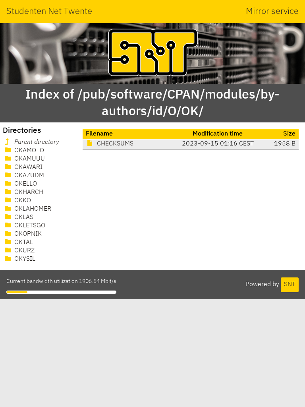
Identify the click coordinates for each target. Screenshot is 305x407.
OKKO (22, 201)
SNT (289, 284)
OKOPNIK (27, 234)
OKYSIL (24, 259)
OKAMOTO (28, 150)
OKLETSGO (29, 226)
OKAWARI (27, 167)
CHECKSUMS (114, 144)
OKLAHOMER (32, 209)
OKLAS (23, 217)
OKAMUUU (29, 159)
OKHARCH (28, 192)
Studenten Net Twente (49, 11)
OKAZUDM (28, 175)
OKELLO (25, 184)
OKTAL (23, 242)
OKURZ (24, 251)
